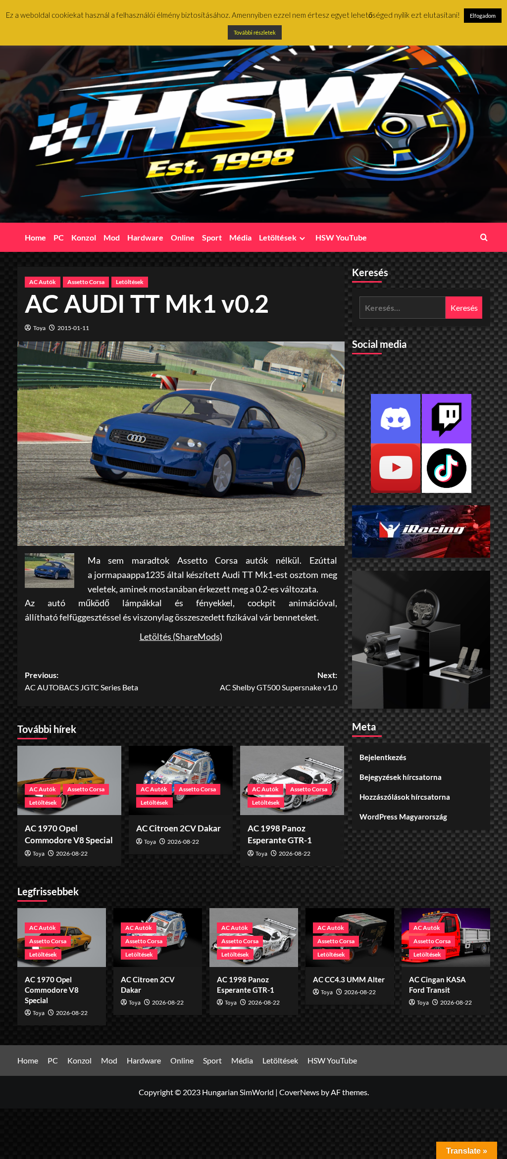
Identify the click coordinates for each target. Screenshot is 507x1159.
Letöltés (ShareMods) (181, 636)
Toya (39, 328)
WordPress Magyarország (403, 816)
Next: (278, 681)
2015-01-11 (73, 328)
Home (35, 237)
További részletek (255, 32)
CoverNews (299, 1092)
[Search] (484, 237)
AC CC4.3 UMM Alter (349, 979)
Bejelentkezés (382, 757)
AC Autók (42, 282)
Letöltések (278, 237)
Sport (212, 237)
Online (183, 237)
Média (240, 237)
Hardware (145, 237)
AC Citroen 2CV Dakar (178, 828)
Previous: (81, 681)
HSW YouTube (341, 237)
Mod (111, 237)
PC (58, 237)
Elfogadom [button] (483, 15)
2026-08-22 (72, 853)
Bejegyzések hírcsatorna (400, 777)
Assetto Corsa (85, 282)
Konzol (83, 237)
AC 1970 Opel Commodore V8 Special (52, 990)
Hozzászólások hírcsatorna (404, 796)
